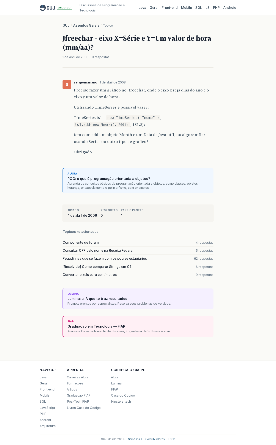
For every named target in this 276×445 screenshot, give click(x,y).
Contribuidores (155, 439)
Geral (154, 8)
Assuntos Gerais (86, 25)
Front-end (47, 389)
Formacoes (75, 383)
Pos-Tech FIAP (78, 401)
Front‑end (170, 8)
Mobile (186, 8)
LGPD (171, 439)
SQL (198, 8)
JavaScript (47, 408)
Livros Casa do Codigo (84, 408)
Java (142, 8)
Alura (114, 377)
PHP (216, 8)
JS (207, 8)
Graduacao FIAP (79, 395)
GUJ (66, 25)
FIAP (114, 389)
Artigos (72, 389)
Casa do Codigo (123, 395)
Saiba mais (135, 439)
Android (229, 8)
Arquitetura (48, 426)
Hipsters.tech (121, 401)
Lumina (116, 383)
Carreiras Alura (77, 377)
